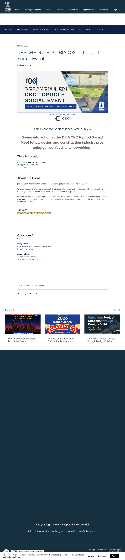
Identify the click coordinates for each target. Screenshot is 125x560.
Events (20, 285)
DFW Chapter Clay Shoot (64, 29)
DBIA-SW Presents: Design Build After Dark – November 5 (22, 340)
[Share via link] (36, 293)
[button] (32, 9)
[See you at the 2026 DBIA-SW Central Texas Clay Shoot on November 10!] (62, 324)
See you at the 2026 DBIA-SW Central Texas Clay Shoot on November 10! (61, 340)
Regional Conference (41, 29)
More (98, 29)
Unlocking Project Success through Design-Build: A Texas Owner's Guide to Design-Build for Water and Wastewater (101, 340)
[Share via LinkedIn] (30, 293)
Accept (114, 556)
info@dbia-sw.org (88, 531)
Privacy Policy (14, 557)
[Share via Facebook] (18, 293)
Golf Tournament (85, 29)
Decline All (102, 556)
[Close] (122, 556)
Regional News (22, 29)
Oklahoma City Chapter (34, 285)
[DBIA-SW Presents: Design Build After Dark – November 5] (23, 324)
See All (117, 310)
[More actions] (106, 45)
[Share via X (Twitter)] (24, 293)
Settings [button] (91, 556)
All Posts (8, 29)
